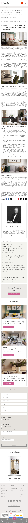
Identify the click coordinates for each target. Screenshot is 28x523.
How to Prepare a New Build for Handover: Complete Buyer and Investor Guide (13, 258)
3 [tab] (14, 480)
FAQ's (20, 510)
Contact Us (15, 511)
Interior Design (4, 498)
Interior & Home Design (6, 12)
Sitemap (21, 511)
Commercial (14, 14)
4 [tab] (16, 480)
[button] (16, 515)
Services (13, 485)
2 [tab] (12, 480)
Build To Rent (11, 7)
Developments (14, 488)
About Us (22, 485)
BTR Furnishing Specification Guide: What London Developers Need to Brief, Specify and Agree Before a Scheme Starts (13, 350)
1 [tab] (9, 480)
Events (20, 14)
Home (2, 7)
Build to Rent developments (9, 88)
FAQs (21, 488)
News (14, 17)
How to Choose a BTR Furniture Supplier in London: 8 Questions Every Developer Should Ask (13, 378)
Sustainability (4, 17)
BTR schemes (6, 145)
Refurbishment (17, 12)
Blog (6, 7)
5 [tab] (18, 480)
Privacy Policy (14, 510)
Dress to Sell (14, 15)
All (2, 10)
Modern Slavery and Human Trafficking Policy (22, 493)
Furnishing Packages (9, 10)
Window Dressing (5, 14)
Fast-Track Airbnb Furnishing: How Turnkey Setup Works (13, 322)
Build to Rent (23, 109)
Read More (9, 326)
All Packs (3, 485)
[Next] (25, 467)
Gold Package (4, 490)
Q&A (11, 17)
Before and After (5, 15)
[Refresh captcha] (13, 437)
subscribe (14, 293)
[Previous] (2, 467)
